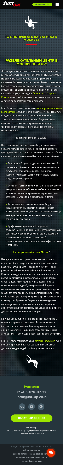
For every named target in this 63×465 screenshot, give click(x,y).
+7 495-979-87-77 (31, 392)
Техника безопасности (31, 461)
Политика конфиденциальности (31, 457)
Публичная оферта (32, 450)
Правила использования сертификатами (31, 454)
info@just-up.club (32, 397)
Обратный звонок (31, 418)
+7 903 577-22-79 (42, 4)
